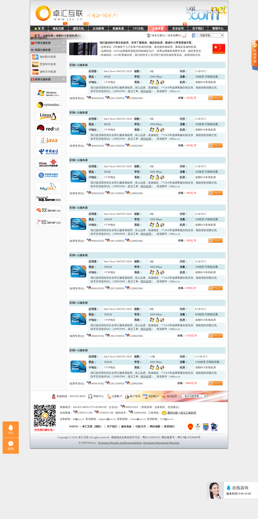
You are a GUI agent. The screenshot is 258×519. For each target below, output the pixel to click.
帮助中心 (98, 396)
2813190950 (117, 98)
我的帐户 (153, 396)
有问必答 (172, 396)
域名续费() (174, 35)
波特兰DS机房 (47, 71)
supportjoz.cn (107, 418)
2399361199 (106, 412)
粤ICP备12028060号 (189, 437)
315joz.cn (166, 418)
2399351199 (85, 412)
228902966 (118, 91)
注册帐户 (117, 396)
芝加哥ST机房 (47, 64)
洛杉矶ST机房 (47, 56)
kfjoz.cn (78, 418)
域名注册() (158, 35)
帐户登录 (135, 396)
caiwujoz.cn (138, 418)
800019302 (98, 98)
